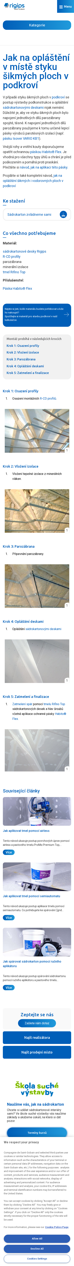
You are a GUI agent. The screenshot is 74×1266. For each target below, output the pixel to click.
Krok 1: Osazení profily (23, 345)
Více (9, 852)
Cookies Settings (37, 1258)
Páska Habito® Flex (17, 288)
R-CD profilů (48, 398)
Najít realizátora (37, 1037)
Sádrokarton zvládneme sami (29, 214)
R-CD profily (11, 257)
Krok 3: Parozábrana (21, 359)
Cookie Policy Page (56, 1227)
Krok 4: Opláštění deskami (25, 366)
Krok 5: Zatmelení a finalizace (28, 373)
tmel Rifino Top (14, 272)
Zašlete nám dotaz (37, 1023)
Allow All (37, 1238)
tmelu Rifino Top (54, 704)
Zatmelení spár (22, 704)
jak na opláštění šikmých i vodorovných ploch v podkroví (33, 181)
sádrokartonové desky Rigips (24, 251)
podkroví (58, 97)
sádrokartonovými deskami (23, 107)
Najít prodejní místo (37, 1052)
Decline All (37, 1248)
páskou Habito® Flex (45, 152)
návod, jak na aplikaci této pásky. (44, 167)
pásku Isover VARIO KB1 (21, 138)
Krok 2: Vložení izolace (23, 352)
